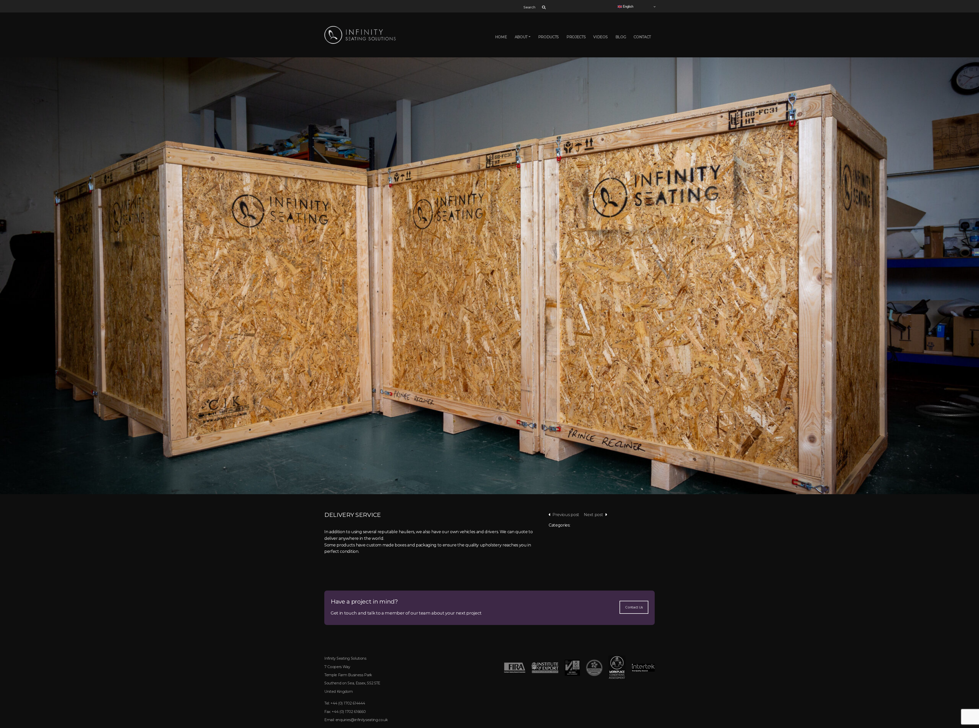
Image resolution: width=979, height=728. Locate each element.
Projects (576, 37)
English (627, 6)
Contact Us (634, 607)
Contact (642, 37)
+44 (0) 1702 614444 (347, 703)
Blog (620, 37)
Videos (600, 37)
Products (548, 37)
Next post (593, 514)
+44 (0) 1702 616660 (349, 711)
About (521, 37)
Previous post (565, 514)
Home (501, 37)
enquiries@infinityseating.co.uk (362, 720)
